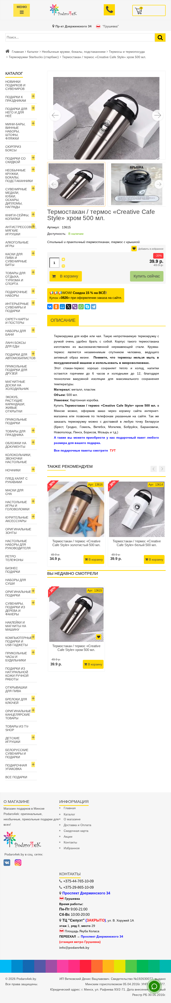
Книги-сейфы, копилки (17, 217)
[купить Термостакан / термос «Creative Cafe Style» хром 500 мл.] (76, 615)
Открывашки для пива (16, 689)
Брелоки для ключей (16, 701)
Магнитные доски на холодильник (17, 385)
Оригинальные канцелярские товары (18, 714)
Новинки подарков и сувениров (15, 85)
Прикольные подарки (16, 421)
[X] (68, 306)
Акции (68, 836)
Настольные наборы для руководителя (18, 544)
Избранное (72, 848)
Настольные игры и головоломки (17, 505)
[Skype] (87, 306)
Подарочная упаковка (16, 767)
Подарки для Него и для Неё (16, 112)
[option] (76, 629)
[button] (157, 115)
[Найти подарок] (160, 37)
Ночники (12, 470)
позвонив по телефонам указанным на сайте (111, 416)
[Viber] (74, 306)
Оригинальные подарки (18, 593)
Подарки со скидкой (15, 160)
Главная (18, 51)
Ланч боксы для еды (15, 344)
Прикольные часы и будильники (16, 656)
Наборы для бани (15, 332)
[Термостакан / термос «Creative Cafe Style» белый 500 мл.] (137, 509)
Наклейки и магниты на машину (15, 626)
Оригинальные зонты (18, 531)
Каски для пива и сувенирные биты (16, 259)
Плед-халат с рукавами (16, 480)
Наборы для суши (15, 581)
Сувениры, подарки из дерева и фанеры (15, 609)
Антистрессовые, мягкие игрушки (21, 230)
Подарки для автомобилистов (20, 356)
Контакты (70, 842)
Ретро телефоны (14, 558)
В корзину (69, 276)
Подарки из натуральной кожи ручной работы (16, 674)
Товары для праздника (15, 433)
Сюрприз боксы (13, 148)
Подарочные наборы (16, 293)
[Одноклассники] (56, 306)
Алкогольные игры (16, 244)
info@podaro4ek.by (74, 947)
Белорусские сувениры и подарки (16, 753)
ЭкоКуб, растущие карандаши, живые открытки (15, 404)
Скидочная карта (76, 831)
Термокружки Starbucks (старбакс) (34, 57)
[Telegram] (93, 306)
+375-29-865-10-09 (78, 887)
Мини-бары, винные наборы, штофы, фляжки (15, 131)
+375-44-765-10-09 (78, 881)
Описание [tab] (63, 320)
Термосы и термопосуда (127, 51)
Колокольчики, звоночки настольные (18, 458)
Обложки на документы (15, 444)
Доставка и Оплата (77, 825)
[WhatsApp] (81, 306)
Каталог (33, 51)
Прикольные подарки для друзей (16, 370)
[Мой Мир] (62, 306)
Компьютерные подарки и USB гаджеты (18, 641)
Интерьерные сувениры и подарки (17, 307)
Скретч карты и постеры (16, 320)
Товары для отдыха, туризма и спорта (15, 278)
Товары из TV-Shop (17, 728)
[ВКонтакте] (50, 306)
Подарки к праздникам (15, 98)
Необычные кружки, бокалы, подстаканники (74, 51)
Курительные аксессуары (16, 519)
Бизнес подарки (12, 569)
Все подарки (16, 777)
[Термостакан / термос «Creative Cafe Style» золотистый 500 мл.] (76, 509)
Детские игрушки (12, 740)
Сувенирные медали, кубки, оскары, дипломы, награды (16, 198)
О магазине (72, 819)
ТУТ (113, 450)
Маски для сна (14, 492)
